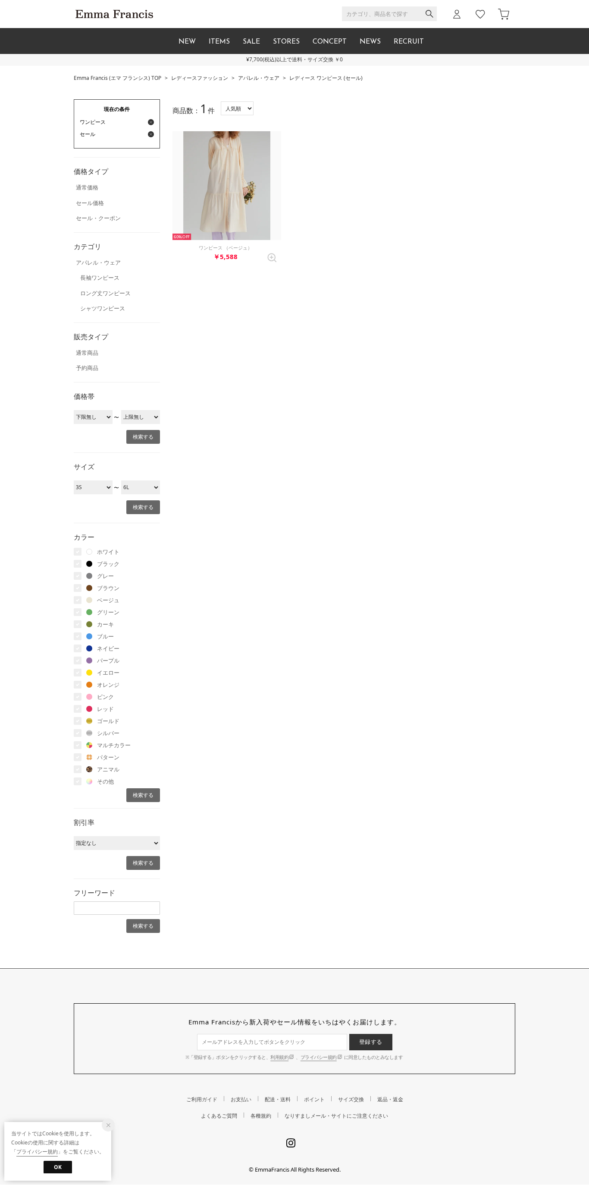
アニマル (108, 769)
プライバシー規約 (319, 1057)
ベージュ (108, 600)
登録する (370, 1042)
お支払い (241, 1099)
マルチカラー (114, 745)
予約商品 (87, 368)
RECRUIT (409, 41)
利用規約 (279, 1057)
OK (58, 1167)
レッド (105, 709)
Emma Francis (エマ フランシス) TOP (117, 78)
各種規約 (261, 1115)
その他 (105, 781)
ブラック (108, 564)
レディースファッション (199, 78)
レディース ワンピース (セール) (326, 78)
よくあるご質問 (219, 1115)
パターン (108, 757)
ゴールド (108, 721)
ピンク (105, 697)
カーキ (105, 624)
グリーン (108, 612)
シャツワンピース (102, 308)
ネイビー (108, 648)
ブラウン (108, 588)
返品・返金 (390, 1099)
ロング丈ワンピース (105, 293)
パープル (108, 660)
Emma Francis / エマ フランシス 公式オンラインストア (114, 14)
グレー (105, 576)
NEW (187, 41)
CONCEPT (330, 41)
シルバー (108, 733)
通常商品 (87, 353)
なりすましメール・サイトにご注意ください (336, 1115)
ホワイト (108, 552)
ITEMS (219, 41)
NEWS (370, 41)
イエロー (108, 672)
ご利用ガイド (201, 1099)
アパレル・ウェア (258, 78)
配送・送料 (278, 1099)
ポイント (314, 1099)
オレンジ (108, 685)
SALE (251, 41)
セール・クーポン (98, 218)
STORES (286, 41)
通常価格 (87, 187)
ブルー (105, 636)
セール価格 (90, 203)
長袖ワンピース (99, 277)
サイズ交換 (351, 1099)
